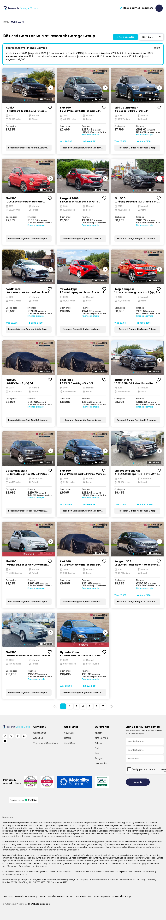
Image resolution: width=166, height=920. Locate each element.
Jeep (97, 753)
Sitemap (126, 896)
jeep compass (124, 289)
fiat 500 (65, 107)
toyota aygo (68, 289)
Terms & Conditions (12, 896)
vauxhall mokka (16, 471)
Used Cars (69, 743)
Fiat (97, 748)
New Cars (69, 733)
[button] (50, 87)
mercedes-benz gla (127, 471)
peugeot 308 (122, 561)
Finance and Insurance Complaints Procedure (98, 896)
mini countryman (126, 107)
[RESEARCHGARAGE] (20, 8)
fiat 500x (120, 198)
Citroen (99, 743)
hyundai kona (69, 652)
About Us (38, 738)
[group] (28, 85)
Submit (138, 782)
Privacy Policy (31, 896)
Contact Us (39, 733)
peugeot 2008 (69, 198)
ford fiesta (13, 289)
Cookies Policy (46, 896)
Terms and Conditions (45, 743)
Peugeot (99, 758)
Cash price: (11, 126)
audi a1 (10, 107)
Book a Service (131, 8)
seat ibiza (66, 380)
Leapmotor (101, 763)
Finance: (86, 126)
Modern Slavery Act (64, 896)
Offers (67, 738)
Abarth (98, 733)
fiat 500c (12, 561)
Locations (148, 8)
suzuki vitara (123, 380)
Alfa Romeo (101, 738)
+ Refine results (125, 37)
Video (47, 99)
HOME (5, 21)
